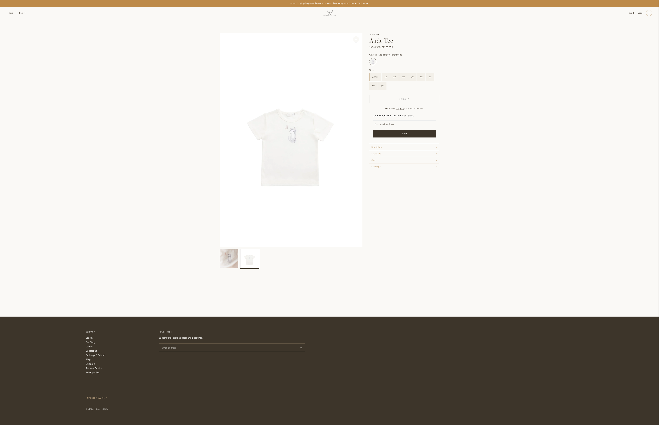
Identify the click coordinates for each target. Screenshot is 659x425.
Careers (90, 346)
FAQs (88, 359)
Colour (373, 54)
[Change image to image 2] (249, 258)
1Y (386, 77)
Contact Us (91, 350)
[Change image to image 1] (229, 258)
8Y (382, 86)
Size (371, 70)
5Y (421, 77)
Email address (168, 343)
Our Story (90, 342)
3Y (403, 77)
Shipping (400, 108)
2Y (394, 77)
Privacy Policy (92, 372)
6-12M (375, 77)
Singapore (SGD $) (96, 397)
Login (640, 13)
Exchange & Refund (95, 355)
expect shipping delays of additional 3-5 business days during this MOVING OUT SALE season (329, 3)
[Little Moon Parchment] (372, 61)
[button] (404, 147)
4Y (412, 77)
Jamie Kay (374, 34)
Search (89, 337)
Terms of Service (94, 368)
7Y (373, 86)
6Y (430, 77)
